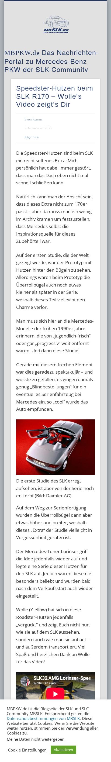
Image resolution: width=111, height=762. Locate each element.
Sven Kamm (33, 119)
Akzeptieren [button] (63, 749)
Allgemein (32, 137)
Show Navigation (87, 48)
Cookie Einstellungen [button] (27, 749)
